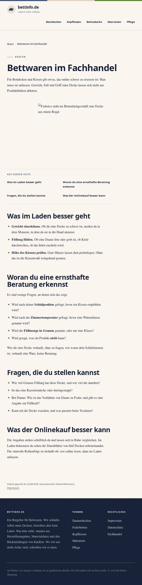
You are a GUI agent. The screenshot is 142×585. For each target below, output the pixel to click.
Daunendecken (81, 520)
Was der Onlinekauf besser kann (84, 195)
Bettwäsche (94, 22)
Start (10, 44)
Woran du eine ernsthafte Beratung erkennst (86, 184)
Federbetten (79, 527)
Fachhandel (115, 534)
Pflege (131, 22)
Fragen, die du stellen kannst (26, 195)
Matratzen (114, 22)
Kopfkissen (74, 22)
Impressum (13, 487)
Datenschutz (115, 527)
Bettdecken (53, 22)
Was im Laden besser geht (24, 182)
